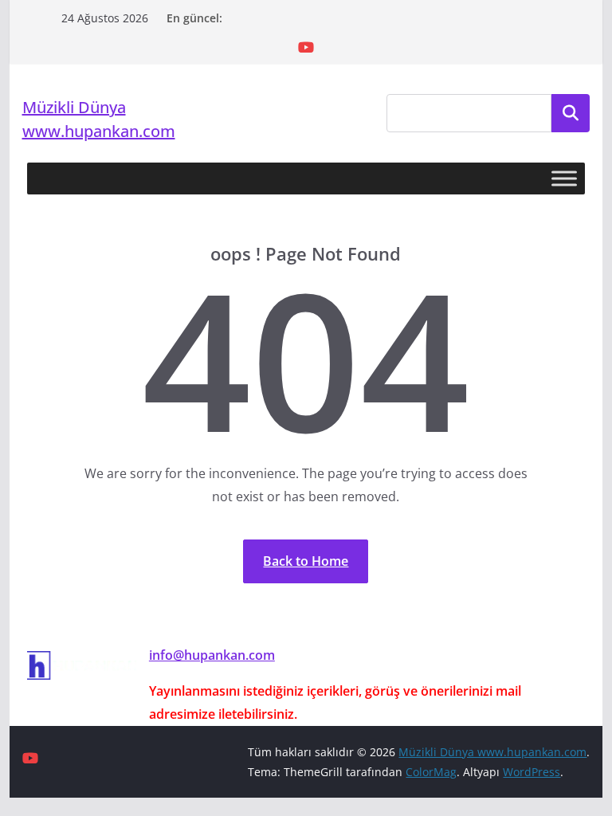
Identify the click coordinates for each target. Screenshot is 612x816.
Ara (571, 113)
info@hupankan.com (212, 655)
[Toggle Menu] (564, 178)
